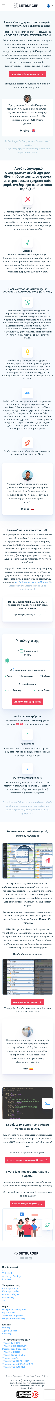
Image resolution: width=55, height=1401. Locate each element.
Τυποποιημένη (27, 676)
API (3, 1300)
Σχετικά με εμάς (9, 1330)
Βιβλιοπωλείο (8, 1312)
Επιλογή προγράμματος (27, 701)
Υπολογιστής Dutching (13, 1366)
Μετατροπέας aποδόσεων (15, 1348)
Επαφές (6, 1327)
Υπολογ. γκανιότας (11, 1351)
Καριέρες (6, 1333)
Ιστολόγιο (6, 1279)
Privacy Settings (42, 1376)
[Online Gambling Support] (24, 1394)
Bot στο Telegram (11, 1294)
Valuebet (7, 1273)
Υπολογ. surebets (11, 1342)
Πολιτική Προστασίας (14, 1376)
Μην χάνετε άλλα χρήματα (25, 74)
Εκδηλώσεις (8, 1297)
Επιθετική (46, 676)
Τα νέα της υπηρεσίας (12, 1315)
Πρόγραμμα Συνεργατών (14, 1309)
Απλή (9, 676)
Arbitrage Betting (11, 1276)
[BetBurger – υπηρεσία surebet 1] (26, 5)
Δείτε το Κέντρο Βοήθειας (25, 1203)
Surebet (6, 1270)
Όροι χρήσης (29, 1376)
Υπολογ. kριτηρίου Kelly (13, 1354)
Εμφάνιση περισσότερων (25, 614)
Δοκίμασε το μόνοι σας (25, 1001)
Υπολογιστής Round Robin (15, 1360)
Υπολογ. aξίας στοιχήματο (15, 1345)
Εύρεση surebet (10, 1288)
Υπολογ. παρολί (10, 1357)
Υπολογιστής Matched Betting (17, 1363)
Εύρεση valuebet (11, 1291)
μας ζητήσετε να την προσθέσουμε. (31, 582)
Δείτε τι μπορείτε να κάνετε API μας (25, 1160)
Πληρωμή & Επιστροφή (13, 1318)
